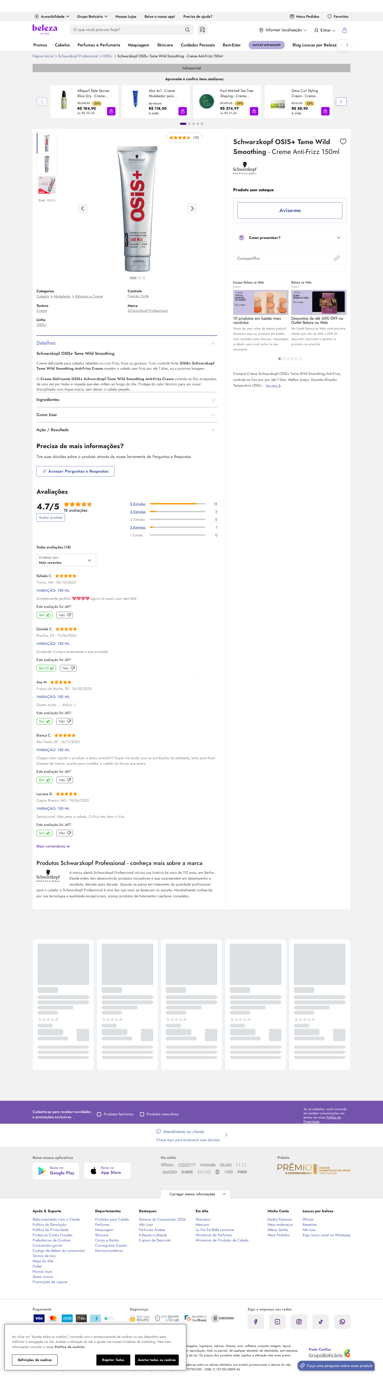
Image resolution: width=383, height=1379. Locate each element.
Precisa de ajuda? (197, 16)
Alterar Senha (278, 1229)
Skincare (165, 45)
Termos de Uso (44, 1255)
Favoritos (341, 16)
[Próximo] (341, 101)
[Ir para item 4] (198, 124)
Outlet (37, 1266)
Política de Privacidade (51, 1229)
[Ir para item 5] (202, 124)
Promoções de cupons (50, 1281)
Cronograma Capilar (111, 1245)
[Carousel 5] (296, 358)
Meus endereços (280, 1224)
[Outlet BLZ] (266, 45)
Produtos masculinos (163, 1114)
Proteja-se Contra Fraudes (52, 1235)
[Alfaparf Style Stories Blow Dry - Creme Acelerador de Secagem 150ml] (63, 101)
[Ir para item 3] (194, 124)
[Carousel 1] (279, 358)
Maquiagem (138, 45)
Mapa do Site (43, 1261)
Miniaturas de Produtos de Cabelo (222, 1240)
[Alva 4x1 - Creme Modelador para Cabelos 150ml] (135, 101)
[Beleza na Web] (45, 30)
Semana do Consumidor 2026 (162, 1219)
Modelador (62, 296)
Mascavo (202, 1224)
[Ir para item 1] (183, 124)
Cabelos (62, 45)
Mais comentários (51, 846)
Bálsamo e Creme (89, 296)
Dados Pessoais (280, 1219)
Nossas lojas (42, 1271)
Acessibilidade (53, 16)
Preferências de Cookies (52, 1240)
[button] (111, 111)
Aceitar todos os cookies (157, 1359)
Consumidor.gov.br (48, 1245)
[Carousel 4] (292, 358)
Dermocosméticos (109, 1250)
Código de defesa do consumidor (59, 1250)
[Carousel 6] (300, 358)
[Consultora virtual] (202, 29)
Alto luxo (309, 1229)
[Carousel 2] (283, 358)
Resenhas (309, 1224)
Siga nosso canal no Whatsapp (326, 1235)
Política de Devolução (49, 1224)
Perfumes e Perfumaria (99, 45)
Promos (40, 45)
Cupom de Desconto (155, 1240)
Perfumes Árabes (152, 1229)
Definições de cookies (35, 1359)
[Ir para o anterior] (341, 45)
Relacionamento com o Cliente (56, 1219)
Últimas (308, 1219)
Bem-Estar (232, 45)
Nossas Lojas (125, 16)
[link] (84, 102)
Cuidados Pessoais (198, 45)
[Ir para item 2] (189, 124)
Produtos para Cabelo (112, 1219)
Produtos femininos (119, 1114)
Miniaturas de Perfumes (214, 1235)
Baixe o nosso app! (160, 16)
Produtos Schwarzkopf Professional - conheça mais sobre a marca (119, 863)
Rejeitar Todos (113, 1359)
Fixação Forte (138, 296)
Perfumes (102, 1224)
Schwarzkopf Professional (78, 56)
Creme (41, 310)
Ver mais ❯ (273, 385)
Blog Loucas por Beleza (314, 45)
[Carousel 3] (288, 358)
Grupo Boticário (90, 16)
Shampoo (203, 1219)
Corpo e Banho (107, 1240)
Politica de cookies (70, 1346)
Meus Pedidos (307, 16)
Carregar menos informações (192, 1194)
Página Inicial (43, 56)
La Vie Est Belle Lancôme (215, 1229)
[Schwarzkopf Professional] (245, 172)
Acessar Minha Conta (324, 30)
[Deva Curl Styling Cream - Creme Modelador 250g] (278, 101)
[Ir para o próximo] (347, 45)
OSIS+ (108, 56)
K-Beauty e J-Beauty (153, 1235)
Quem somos (43, 1276)
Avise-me (290, 210)
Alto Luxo (146, 1224)
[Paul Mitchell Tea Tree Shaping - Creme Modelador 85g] (206, 101)
